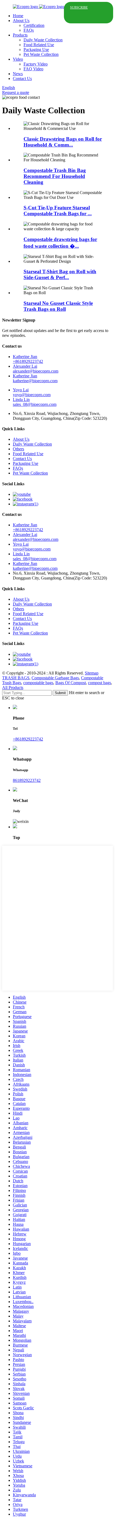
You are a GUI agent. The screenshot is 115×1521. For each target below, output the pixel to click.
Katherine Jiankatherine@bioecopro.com (35, 378)
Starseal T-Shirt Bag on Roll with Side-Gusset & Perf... (60, 274)
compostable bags (38, 682)
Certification (34, 25)
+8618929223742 (28, 739)
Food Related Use (39, 44)
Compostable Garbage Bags (55, 678)
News (18, 73)
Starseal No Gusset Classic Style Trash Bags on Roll (58, 306)
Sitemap (91, 673)
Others (18, 449)
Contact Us (22, 78)
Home (18, 15)
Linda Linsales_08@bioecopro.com (34, 402)
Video (18, 59)
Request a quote (15, 92)
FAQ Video (33, 69)
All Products (12, 687)
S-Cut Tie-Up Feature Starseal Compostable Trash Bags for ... (58, 210)
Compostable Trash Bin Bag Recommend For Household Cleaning (55, 176)
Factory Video (36, 64)
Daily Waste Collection (43, 40)
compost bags (99, 682)
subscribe (79, 7)
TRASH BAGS (15, 678)
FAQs (29, 30)
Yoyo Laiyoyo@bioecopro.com (32, 392)
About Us (21, 20)
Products (20, 35)
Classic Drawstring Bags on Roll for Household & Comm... (63, 142)
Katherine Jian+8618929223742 (28, 359)
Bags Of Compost (70, 682)
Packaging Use (36, 49)
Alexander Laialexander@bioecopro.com (35, 368)
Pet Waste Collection (41, 54)
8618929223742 (27, 780)
